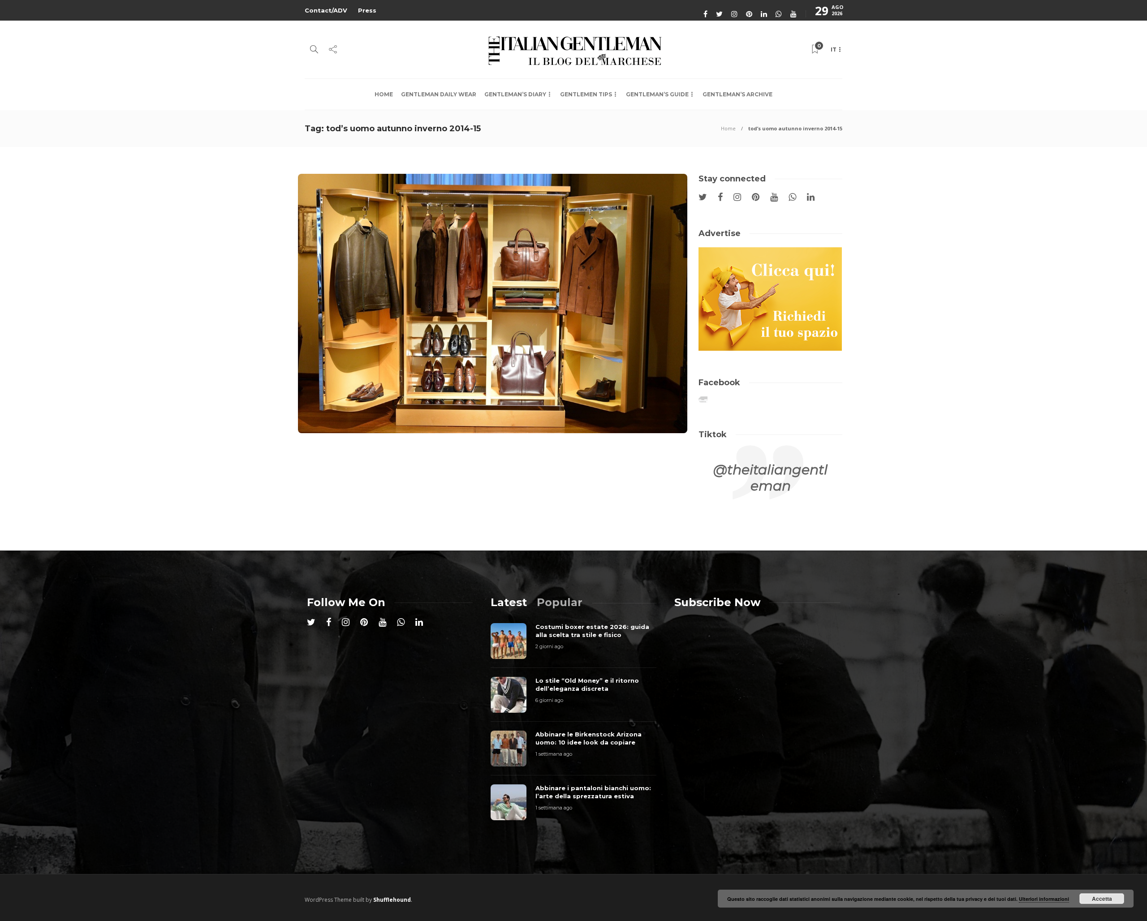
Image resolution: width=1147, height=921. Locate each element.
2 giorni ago (549, 646)
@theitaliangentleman (770, 477)
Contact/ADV (326, 10)
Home (384, 94)
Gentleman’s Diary (515, 94)
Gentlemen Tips (586, 94)
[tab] (509, 602)
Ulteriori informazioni (1044, 898)
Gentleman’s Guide (657, 94)
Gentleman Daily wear (438, 94)
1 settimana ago (553, 754)
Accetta (1102, 899)
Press (367, 10)
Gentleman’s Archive (737, 94)
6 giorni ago (549, 700)
